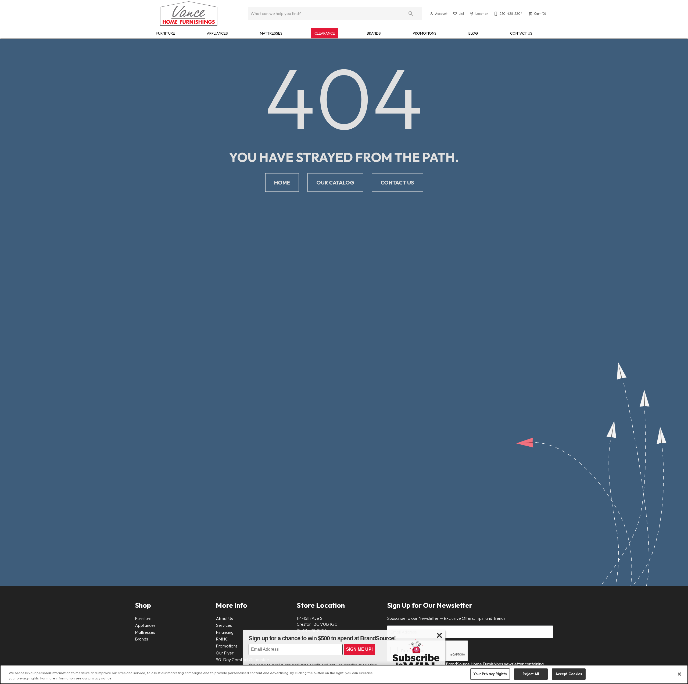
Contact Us (521, 33)
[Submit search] (411, 14)
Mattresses (271, 33)
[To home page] (188, 14)
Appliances (217, 33)
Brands (374, 33)
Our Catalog (335, 182)
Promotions (424, 33)
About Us (224, 618)
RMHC (222, 639)
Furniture (165, 33)
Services (224, 625)
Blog (473, 33)
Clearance (324, 33)
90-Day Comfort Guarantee (242, 659)
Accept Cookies (569, 674)
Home (282, 182)
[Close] (679, 674)
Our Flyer (225, 653)
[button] (431, 13)
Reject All (530, 674)
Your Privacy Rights (490, 674)
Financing (225, 632)
